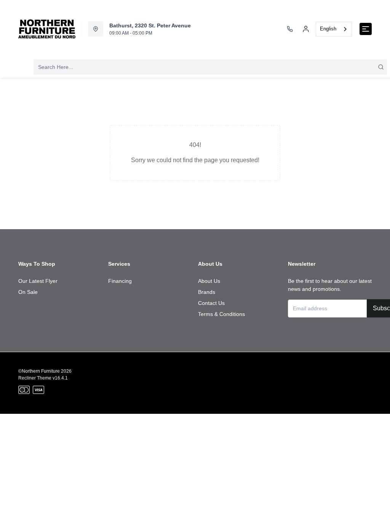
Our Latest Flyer (38, 281)
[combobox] (334, 29)
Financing (120, 281)
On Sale (28, 292)
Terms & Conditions (221, 314)
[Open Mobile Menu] (366, 29)
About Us (209, 281)
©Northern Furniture (39, 371)
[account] (306, 29)
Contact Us (211, 303)
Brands (206, 292)
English (328, 29)
